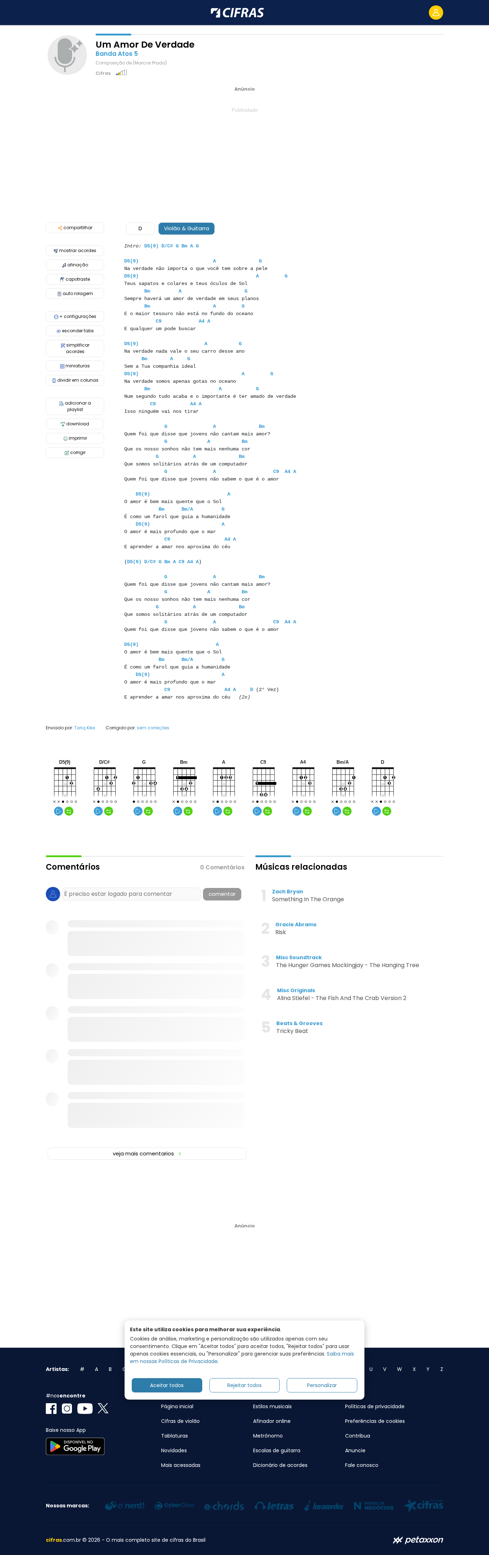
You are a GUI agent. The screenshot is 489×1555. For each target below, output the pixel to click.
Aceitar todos (167, 1385)
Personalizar (322, 1385)
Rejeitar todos (244, 1385)
